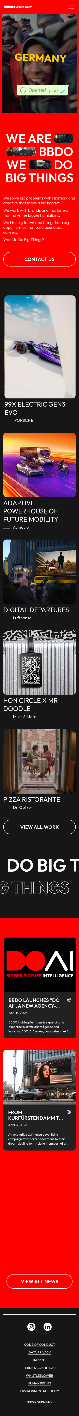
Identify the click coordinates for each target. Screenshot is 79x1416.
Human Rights (39, 1383)
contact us (39, 259)
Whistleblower (39, 1375)
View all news (39, 1281)
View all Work (39, 827)
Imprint (39, 1360)
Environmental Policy (39, 1391)
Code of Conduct (39, 1345)
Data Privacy (39, 1352)
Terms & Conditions (39, 1368)
